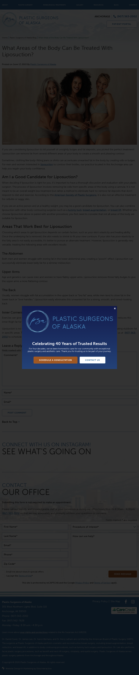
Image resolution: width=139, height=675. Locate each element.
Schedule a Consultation (55, 360)
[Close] (115, 308)
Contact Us (92, 360)
